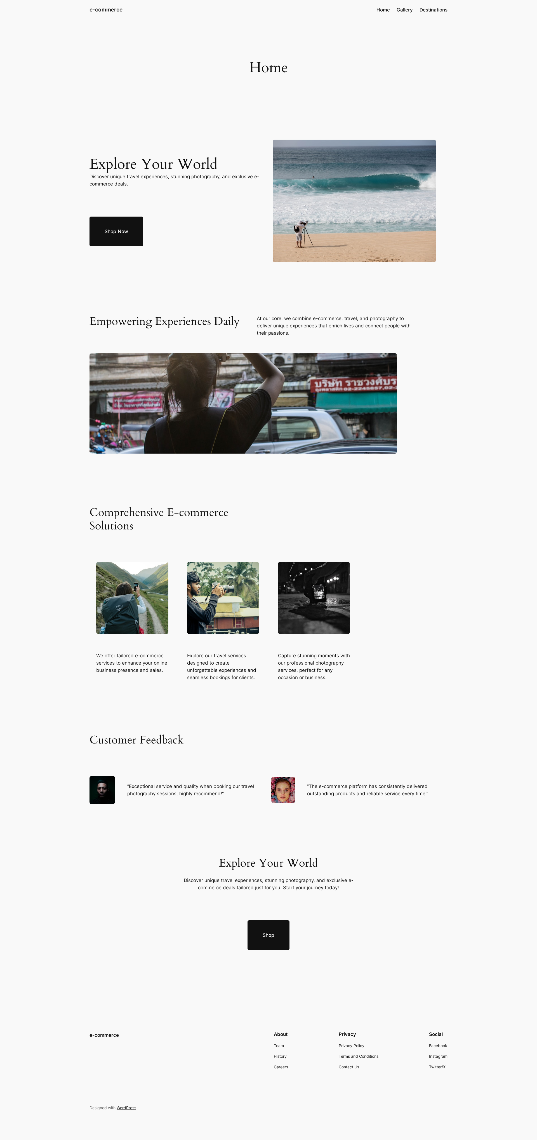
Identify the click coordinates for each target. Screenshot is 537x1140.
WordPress (126, 1107)
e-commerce (106, 9)
